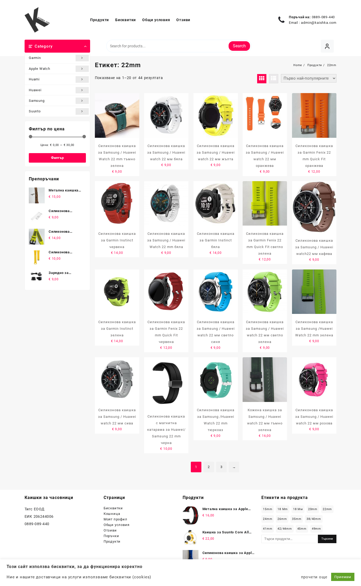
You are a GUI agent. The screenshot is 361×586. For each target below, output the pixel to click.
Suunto (35, 111)
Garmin (35, 58)
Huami (34, 79)
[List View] (273, 78)
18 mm (282, 509)
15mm (267, 509)
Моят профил (115, 519)
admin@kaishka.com (318, 23)
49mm (316, 528)
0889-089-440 (323, 17)
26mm (282, 519)
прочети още (314, 577)
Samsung (37, 101)
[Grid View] (261, 78)
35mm (296, 519)
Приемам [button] (342, 577)
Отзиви (110, 530)
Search (239, 45)
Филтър (57, 158)
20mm (312, 509)
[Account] (327, 46)
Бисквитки (113, 508)
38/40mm (314, 519)
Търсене (327, 539)
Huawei (35, 90)
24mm (267, 519)
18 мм (298, 509)
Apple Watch (39, 69)
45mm (302, 528)
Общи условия (116, 525)
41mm (267, 528)
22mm (327, 509)
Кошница (112, 514)
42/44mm (284, 528)
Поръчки (111, 536)
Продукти (112, 541)
